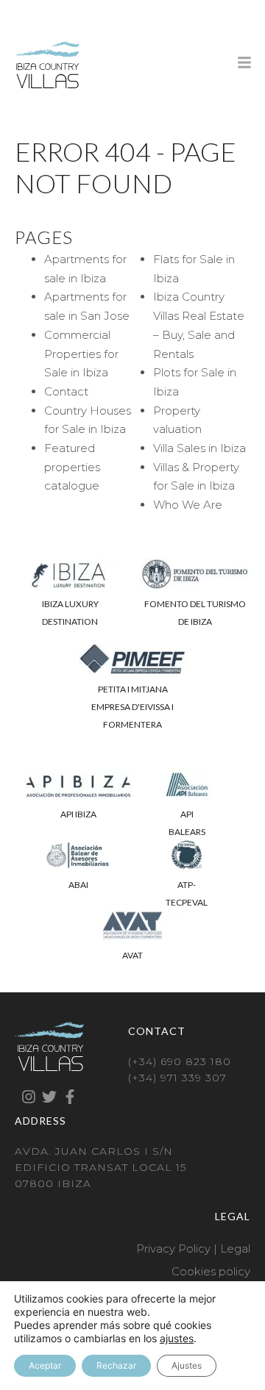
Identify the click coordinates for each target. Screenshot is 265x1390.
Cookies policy (211, 1271)
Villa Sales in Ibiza (199, 448)
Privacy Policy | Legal (193, 1248)
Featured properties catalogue (72, 466)
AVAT (132, 955)
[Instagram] (28, 1096)
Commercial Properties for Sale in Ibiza (81, 353)
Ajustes (187, 1365)
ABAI (78, 884)
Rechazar (116, 1365)
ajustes (177, 1338)
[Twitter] (49, 1096)
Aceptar (45, 1365)
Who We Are (187, 505)
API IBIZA (78, 814)
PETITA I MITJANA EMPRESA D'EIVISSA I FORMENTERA (132, 707)
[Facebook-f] (70, 1096)
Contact (66, 391)
